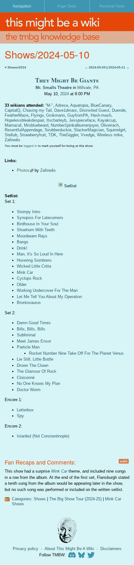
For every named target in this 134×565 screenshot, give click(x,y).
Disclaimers (111, 548)
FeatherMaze (16, 115)
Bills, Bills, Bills (31, 329)
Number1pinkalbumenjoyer (74, 125)
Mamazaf (13, 125)
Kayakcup (107, 120)
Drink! (22, 248)
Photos (23, 170)
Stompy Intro (28, 211)
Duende (119, 110)
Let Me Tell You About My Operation (49, 296)
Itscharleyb (56, 120)
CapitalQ (12, 110)
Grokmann (55, 115)
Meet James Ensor (34, 341)
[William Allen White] (67, 530)
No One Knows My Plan (38, 383)
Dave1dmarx (65, 110)
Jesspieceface (82, 120)
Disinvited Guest (94, 110)
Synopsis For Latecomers (40, 217)
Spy (20, 415)
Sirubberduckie (58, 130)
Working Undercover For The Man (47, 290)
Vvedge (87, 135)
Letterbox (25, 410)
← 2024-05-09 (95, 67)
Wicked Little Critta (34, 266)
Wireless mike (109, 135)
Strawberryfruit (33, 135)
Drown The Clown (32, 365)
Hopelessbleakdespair (24, 120)
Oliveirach (110, 125)
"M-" (49, 105)
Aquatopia (79, 105)
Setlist (70, 186)
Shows (40, 499)
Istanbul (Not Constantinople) (43, 436)
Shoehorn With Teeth (36, 229)
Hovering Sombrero (34, 260)
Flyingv (37, 115)
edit (123, 461)
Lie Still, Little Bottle (35, 359)
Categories (21, 499)
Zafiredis (12, 140)
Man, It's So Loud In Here (40, 254)
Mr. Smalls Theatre (54, 87)
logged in (30, 145)
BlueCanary (101, 105)
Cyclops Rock (29, 278)
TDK (52, 135)
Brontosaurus (29, 302)
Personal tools (112, 6)
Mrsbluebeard (36, 125)
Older (21, 284)
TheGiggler (68, 135)
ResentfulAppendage (23, 130)
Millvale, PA (88, 87)
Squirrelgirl (115, 130)
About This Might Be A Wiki (69, 548)
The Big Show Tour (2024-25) (75, 499)
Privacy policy (25, 548)
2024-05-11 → (118, 67)
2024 (64, 93)
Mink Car (25, 272)
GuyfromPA (77, 115)
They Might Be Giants (67, 80)
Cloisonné (26, 377)
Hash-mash (101, 115)
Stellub (11, 135)
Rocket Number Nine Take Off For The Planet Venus (76, 353)
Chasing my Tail (37, 110)
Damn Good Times (34, 322)
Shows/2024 (16, 67)
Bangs (22, 242)
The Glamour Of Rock (36, 371)
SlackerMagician (89, 130)
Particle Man (28, 347)
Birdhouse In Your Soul (37, 224)
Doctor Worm (29, 389)
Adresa (61, 105)
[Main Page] (67, 22)
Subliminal (26, 335)
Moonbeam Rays (32, 236)
